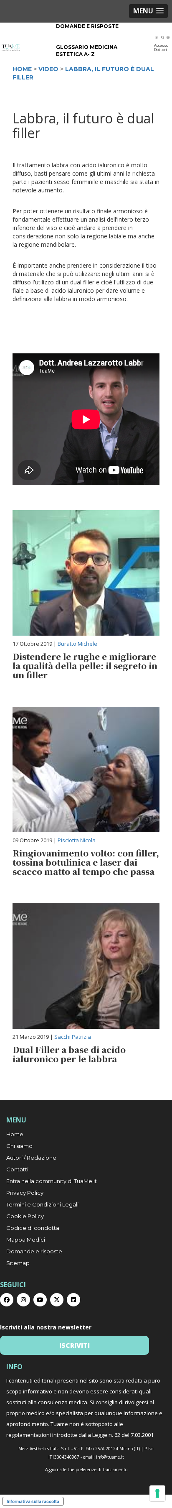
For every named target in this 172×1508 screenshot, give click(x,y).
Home (14, 1134)
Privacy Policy (24, 1192)
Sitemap (18, 1263)
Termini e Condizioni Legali (42, 1204)
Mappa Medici (25, 1239)
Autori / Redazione (31, 1157)
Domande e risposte (87, 26)
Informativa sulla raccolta (33, 1501)
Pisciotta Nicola (77, 840)
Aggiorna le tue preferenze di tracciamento (86, 1469)
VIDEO (48, 69)
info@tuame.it (110, 1457)
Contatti (17, 1169)
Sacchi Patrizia (72, 1036)
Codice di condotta (32, 1227)
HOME (22, 69)
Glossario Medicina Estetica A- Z (86, 50)
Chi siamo (19, 1146)
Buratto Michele (77, 643)
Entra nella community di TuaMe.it (51, 1181)
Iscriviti (74, 1345)
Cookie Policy (25, 1216)
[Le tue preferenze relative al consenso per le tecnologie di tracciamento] (157, 1493)
